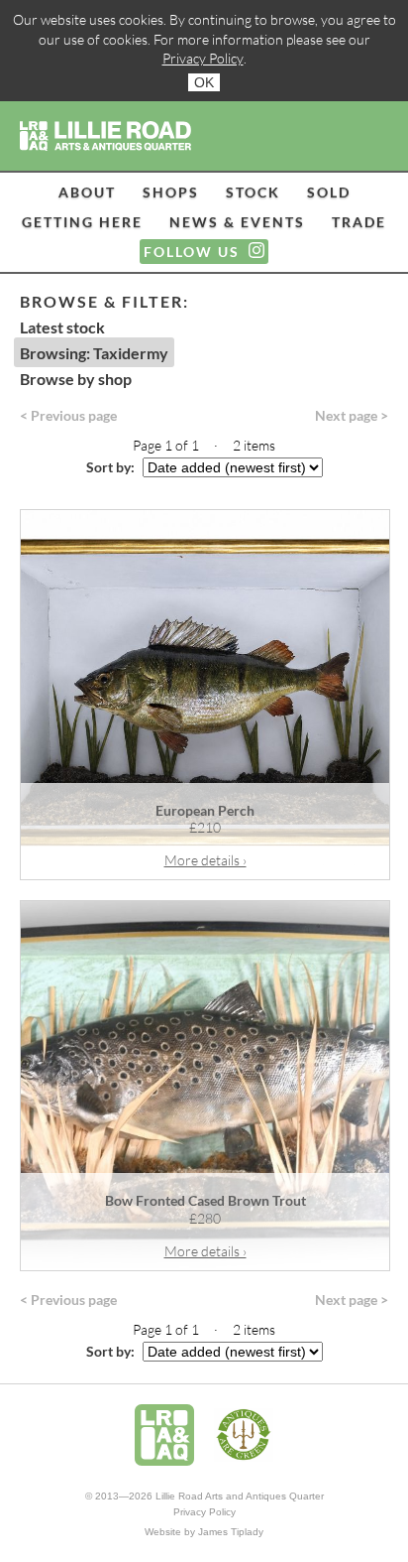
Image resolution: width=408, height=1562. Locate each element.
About (87, 192)
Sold (329, 192)
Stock (253, 192)
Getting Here (82, 221)
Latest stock (62, 327)
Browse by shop (76, 378)
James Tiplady (230, 1531)
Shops (171, 192)
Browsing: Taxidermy (94, 352)
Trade (359, 221)
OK (204, 82)
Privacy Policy (203, 58)
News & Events (237, 221)
